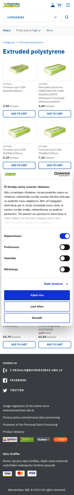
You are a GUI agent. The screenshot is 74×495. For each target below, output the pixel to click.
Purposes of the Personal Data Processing (30, 424)
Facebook (18, 380)
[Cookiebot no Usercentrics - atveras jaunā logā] (54, 174)
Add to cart (19, 114)
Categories (15, 17)
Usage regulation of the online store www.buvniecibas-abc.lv (26, 408)
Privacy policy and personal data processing (31, 417)
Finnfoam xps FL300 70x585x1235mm (49, 152)
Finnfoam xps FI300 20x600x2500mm (14, 89)
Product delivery (13, 432)
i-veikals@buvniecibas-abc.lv (36, 370)
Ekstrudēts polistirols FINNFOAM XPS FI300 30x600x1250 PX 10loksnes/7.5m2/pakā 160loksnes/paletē (51, 94)
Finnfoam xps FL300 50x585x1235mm (14, 152)
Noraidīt (37, 317)
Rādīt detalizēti (53, 283)
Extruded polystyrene (31, 42)
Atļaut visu (37, 295)
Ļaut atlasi (37, 306)
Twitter (17, 390)
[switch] (65, 247)
